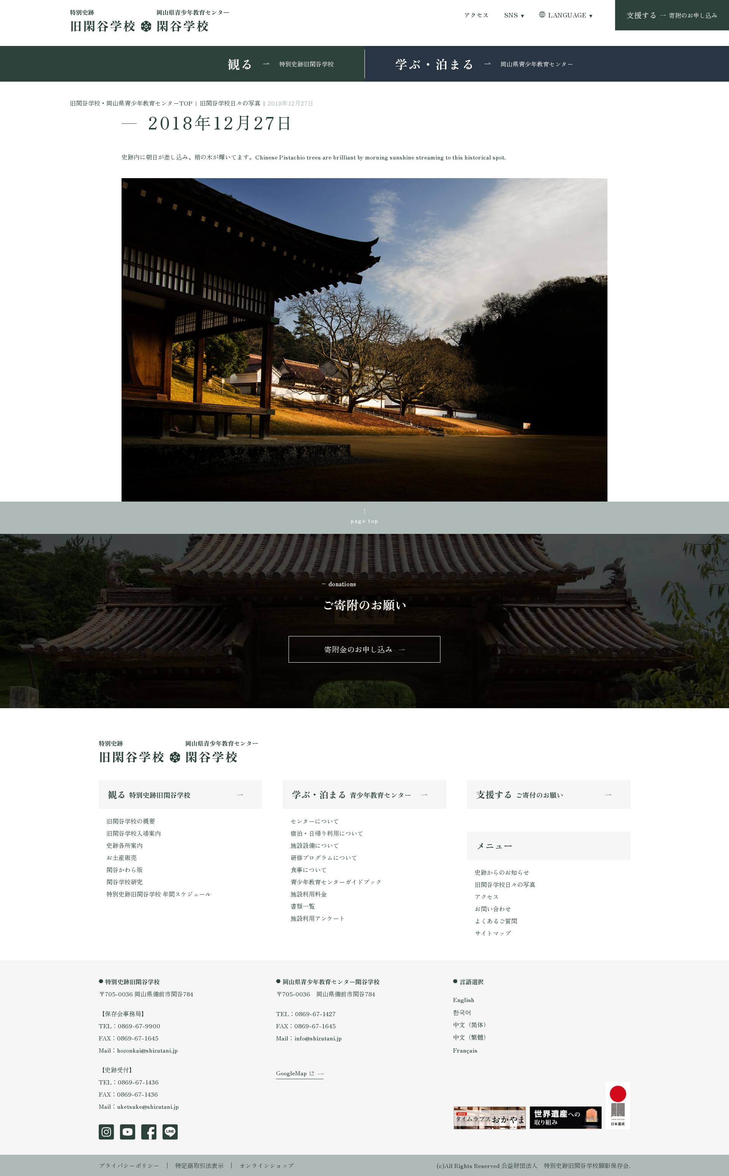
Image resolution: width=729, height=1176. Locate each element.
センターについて (314, 821)
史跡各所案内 (124, 845)
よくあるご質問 (496, 920)
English (463, 999)
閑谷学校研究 (124, 881)
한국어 (462, 1012)
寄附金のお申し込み (358, 649)
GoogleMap (291, 1072)
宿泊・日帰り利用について (326, 833)
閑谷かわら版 (124, 869)
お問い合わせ (493, 908)
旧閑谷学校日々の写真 (505, 884)
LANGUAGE (567, 15)
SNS (511, 15)
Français (465, 1049)
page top (364, 520)
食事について (308, 869)
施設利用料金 (308, 893)
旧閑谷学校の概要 (130, 821)
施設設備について (314, 845)
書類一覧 (302, 906)
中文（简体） (471, 1024)
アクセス (476, 15)
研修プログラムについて (323, 857)
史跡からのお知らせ (502, 872)
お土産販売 (121, 857)
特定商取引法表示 (199, 1165)
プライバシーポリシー (129, 1165)
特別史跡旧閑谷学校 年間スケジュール (158, 893)
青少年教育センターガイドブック (336, 881)
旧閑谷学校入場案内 (133, 833)
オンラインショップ (266, 1165)
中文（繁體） (471, 1037)
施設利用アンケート (317, 918)
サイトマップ (493, 933)
